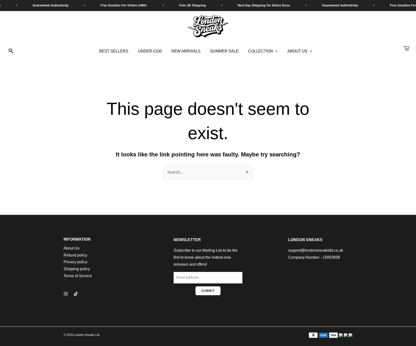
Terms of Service (78, 276)
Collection (260, 51)
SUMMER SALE (224, 51)
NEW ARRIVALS (186, 51)
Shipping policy (77, 269)
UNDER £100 (150, 51)
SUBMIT (208, 291)
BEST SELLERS (113, 51)
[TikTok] (76, 294)
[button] (11, 51)
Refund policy (75, 255)
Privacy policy (75, 262)
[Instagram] (66, 294)
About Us (297, 51)
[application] (275, 51)
